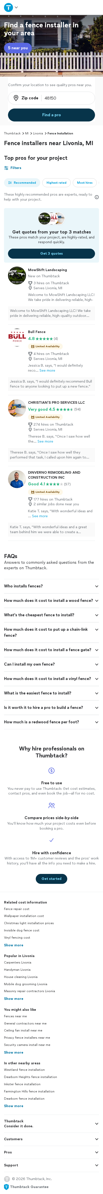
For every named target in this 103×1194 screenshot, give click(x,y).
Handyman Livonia (17, 969)
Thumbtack (12, 133)
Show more (13, 945)
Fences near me (15, 1016)
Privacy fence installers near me (27, 1037)
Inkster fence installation (22, 1084)
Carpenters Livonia (17, 962)
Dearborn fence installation (24, 1098)
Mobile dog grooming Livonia (25, 984)
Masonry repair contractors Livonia (29, 991)
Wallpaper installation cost (24, 916)
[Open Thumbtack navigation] (11, 7)
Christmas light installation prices (29, 923)
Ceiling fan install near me (23, 1030)
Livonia (38, 133)
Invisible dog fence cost (22, 930)
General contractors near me (25, 1023)
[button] (51, 586)
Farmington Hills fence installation (29, 1091)
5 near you (18, 48)
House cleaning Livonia (21, 977)
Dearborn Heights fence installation (30, 1077)
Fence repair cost (17, 909)
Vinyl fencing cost (17, 937)
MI (26, 133)
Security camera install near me (27, 1045)
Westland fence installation (24, 1070)
